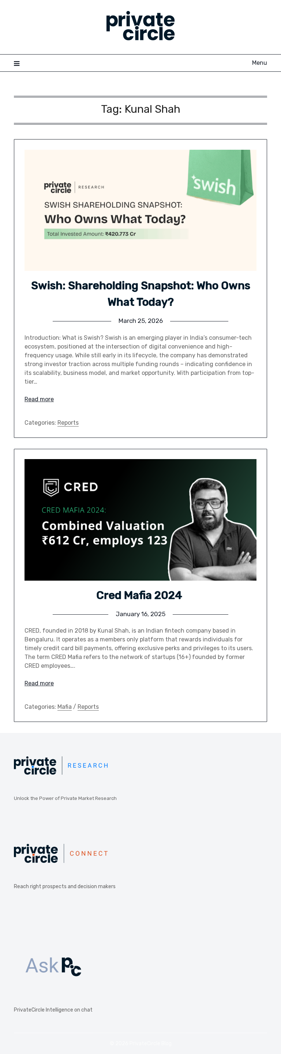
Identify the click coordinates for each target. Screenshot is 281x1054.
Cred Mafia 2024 (140, 595)
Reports (68, 422)
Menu (259, 62)
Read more (39, 399)
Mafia (64, 706)
